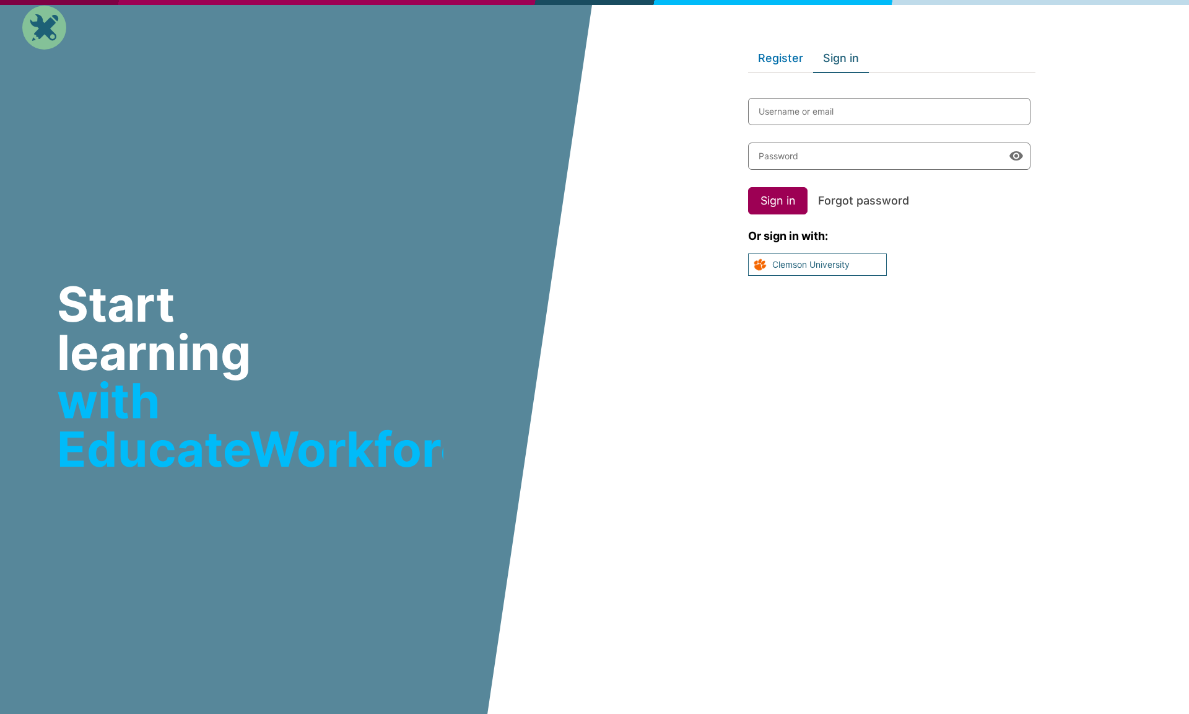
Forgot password (863, 200)
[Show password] (1016, 156)
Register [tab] (780, 57)
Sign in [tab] (841, 57)
